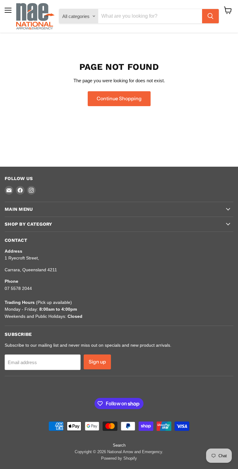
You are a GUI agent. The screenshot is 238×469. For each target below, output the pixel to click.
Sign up (97, 362)
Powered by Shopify (119, 458)
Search (119, 445)
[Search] (210, 16)
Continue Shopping (119, 98)
